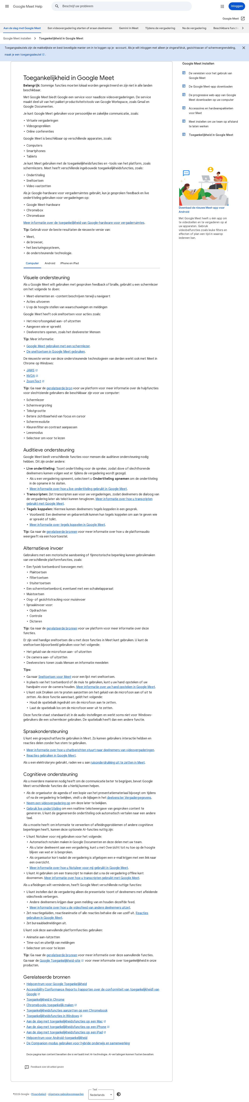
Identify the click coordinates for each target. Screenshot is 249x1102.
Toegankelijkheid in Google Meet (211, 135)
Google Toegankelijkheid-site (60, 961)
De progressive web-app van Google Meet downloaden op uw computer (212, 97)
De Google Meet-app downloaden (211, 86)
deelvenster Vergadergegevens (129, 798)
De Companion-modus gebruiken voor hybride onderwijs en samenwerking (78, 1043)
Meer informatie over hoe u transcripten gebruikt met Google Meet (91, 878)
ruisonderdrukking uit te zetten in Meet (118, 763)
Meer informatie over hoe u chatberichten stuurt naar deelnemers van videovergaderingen (90, 750)
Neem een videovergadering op (48, 803)
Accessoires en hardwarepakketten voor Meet (211, 111)
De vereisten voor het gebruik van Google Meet (210, 76)
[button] (7, 6)
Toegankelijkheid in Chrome (45, 1000)
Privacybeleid (38, 1094)
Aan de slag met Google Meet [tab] (22, 28)
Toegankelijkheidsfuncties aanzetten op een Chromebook (66, 1011)
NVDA (30, 376)
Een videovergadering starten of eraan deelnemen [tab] (80, 28)
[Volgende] (241, 28)
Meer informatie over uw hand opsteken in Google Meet (115, 687)
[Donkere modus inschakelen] (118, 1094)
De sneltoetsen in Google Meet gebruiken (55, 352)
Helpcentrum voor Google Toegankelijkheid (56, 984)
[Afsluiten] (243, 48)
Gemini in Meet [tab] (128, 28)
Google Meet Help (27, 6)
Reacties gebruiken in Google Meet (51, 756)
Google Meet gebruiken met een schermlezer (58, 346)
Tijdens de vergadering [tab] (160, 28)
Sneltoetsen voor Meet (55, 677)
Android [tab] (50, 263)
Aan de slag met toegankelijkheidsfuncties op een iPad (64, 1032)
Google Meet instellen (198, 64)
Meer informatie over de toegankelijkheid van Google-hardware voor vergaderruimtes (83, 223)
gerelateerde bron (59, 388)
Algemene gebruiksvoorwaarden (66, 1094)
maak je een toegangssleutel (23, 54)
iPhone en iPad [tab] (69, 263)
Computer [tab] (32, 263)
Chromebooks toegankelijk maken (50, 1005)
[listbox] (101, 1095)
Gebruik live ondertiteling (43, 809)
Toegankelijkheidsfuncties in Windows (52, 1016)
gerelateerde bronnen (61, 532)
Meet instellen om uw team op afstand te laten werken (213, 124)
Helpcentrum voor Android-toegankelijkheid (56, 1038)
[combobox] (127, 6)
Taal (94, 1089)
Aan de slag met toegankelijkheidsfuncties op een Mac (64, 1021)
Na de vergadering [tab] (194, 28)
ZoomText (33, 381)
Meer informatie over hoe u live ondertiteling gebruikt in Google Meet (78, 489)
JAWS (30, 370)
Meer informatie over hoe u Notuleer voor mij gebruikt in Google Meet (79, 868)
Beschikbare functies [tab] (226, 28)
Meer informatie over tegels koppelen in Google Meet (67, 525)
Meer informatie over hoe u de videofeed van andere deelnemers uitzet (80, 908)
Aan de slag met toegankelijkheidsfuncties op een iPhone (66, 1027)
